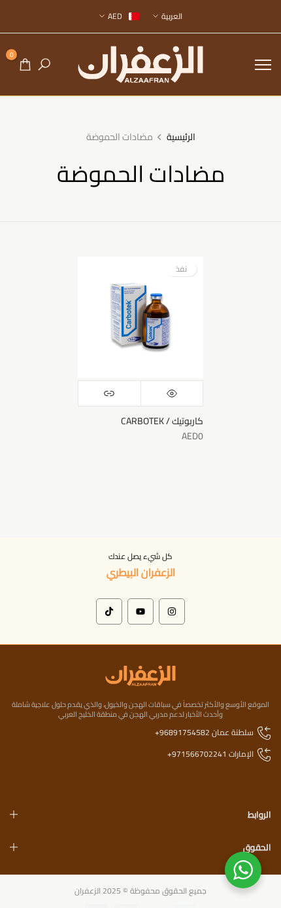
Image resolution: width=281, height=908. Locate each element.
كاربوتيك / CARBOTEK (162, 420)
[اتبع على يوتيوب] (140, 611)
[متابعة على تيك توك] (109, 611)
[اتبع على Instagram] (172, 611)
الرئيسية (181, 137)
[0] (25, 64)
